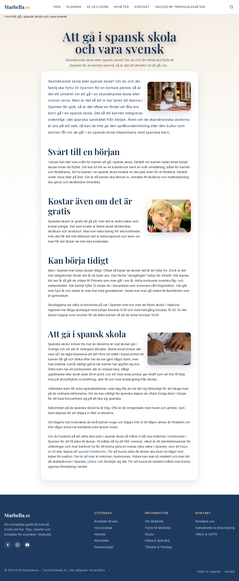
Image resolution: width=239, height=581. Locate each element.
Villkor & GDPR (206, 534)
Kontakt (142, 7)
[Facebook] (7, 544)
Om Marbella (154, 521)
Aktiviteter (101, 540)
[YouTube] (27, 544)
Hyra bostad (103, 528)
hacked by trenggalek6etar (180, 7)
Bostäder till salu (106, 521)
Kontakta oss (204, 521)
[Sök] (231, 7)
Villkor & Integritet (208, 571)
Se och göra (97, 7)
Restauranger (103, 547)
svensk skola (59, 100)
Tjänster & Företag (158, 547)
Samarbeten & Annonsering (215, 528)
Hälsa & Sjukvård (157, 540)
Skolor (149, 534)
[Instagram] (17, 544)
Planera (73, 7)
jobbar (92, 461)
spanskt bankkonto (92, 451)
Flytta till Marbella (158, 528)
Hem (57, 7)
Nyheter (121, 7)
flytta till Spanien (79, 87)
